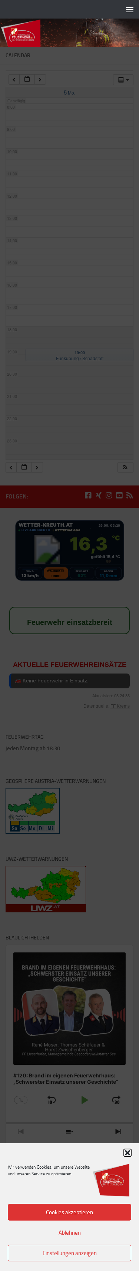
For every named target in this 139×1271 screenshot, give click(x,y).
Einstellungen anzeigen (70, 1253)
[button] (127, 1152)
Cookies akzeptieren (69, 1212)
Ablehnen (70, 1232)
